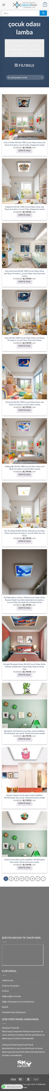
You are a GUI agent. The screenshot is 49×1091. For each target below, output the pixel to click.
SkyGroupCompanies (12, 1031)
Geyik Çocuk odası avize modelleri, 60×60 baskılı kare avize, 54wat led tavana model (24, 860)
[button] (3, 4)
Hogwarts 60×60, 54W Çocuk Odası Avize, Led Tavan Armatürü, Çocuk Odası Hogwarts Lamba (25, 208)
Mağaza (35, 42)
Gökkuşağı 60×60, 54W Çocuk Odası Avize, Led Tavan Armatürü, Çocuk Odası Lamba (24, 467)
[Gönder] (43, 13)
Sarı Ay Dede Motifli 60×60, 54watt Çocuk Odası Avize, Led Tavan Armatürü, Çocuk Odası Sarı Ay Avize (24, 533)
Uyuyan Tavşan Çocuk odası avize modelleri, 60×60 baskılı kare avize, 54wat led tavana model (24, 796)
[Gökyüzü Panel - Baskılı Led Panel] (24, 4)
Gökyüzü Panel (9, 1027)
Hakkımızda (7, 980)
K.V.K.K (5, 991)
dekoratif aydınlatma (35, 1051)
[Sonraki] (43, 878)
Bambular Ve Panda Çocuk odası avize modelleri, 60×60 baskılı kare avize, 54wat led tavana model (24, 732)
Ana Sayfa (15, 42)
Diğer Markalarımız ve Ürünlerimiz (18, 1001)
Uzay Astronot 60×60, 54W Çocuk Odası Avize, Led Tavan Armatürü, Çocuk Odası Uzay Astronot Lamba (24, 273)
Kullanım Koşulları (10, 985)
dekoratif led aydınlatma (30, 1034)
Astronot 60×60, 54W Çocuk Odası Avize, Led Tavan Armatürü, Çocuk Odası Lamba (24, 403)
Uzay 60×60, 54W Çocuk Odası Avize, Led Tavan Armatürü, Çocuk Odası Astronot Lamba (25, 339)
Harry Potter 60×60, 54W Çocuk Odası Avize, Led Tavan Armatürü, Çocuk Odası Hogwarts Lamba (24, 143)
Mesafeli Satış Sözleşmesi (14, 1012)
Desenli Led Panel (25, 1044)
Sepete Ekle (24, 150)
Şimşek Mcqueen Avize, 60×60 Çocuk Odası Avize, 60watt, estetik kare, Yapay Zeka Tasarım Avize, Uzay (24, 666)
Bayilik (5, 1006)
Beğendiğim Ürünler (11, 996)
